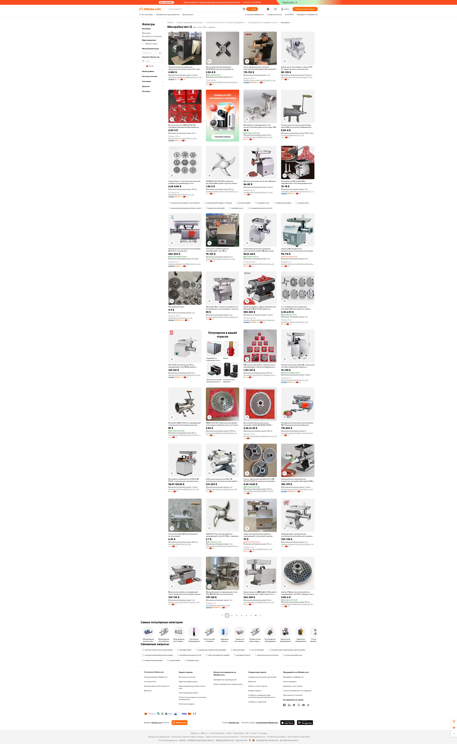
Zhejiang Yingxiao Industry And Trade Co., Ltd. (222, 191)
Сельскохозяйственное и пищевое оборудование (225, 22)
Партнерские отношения (292, 695)
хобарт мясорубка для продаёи (218, 655)
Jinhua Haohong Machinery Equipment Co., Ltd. (222, 82)
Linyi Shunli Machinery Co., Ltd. (292, 135)
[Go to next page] (260, 615)
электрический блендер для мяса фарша (159, 655)
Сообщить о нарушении (257, 702)
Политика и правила (186, 704)
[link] (454, 721)
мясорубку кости (237, 208)
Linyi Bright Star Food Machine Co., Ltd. (257, 137)
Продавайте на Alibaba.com (293, 677)
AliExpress (194, 733)
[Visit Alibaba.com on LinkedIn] (289, 705)
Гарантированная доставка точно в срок (192, 687)
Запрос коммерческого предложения (228, 684)
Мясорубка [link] (285, 22)
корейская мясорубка (283, 203)
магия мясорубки (245, 203)
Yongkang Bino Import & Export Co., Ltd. (258, 192)
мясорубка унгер (193, 660)
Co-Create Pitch (150, 682)
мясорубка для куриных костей (190, 655)
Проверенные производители (225, 680)
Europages (263, 733)
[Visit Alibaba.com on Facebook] (284, 705)
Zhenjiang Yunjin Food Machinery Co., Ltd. (183, 489)
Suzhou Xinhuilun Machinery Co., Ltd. (294, 380)
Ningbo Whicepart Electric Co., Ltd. (181, 194)
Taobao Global (238, 733)
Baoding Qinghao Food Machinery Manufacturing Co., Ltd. (297, 264)
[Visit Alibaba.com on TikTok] (308, 705)
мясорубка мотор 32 (243, 655)
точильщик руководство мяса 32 (261, 208)
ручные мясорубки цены (293, 655)
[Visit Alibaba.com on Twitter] (294, 705)
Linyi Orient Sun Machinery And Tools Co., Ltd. (185, 435)
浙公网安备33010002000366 (267, 740)
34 (255, 615)
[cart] (276, 9)
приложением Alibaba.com (267, 723)
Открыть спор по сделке (257, 686)
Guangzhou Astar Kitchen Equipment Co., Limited (297, 191)
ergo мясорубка (174, 660)
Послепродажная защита (188, 693)
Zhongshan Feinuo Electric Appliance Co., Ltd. (260, 375)
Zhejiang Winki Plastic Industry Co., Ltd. (220, 259)
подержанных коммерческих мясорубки (212, 650)
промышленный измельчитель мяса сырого (186, 208)
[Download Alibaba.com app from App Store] (287, 722)
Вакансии (147, 691)
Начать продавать (290, 682)
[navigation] (152, 319)
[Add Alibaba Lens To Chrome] (179, 722)
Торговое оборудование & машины (189, 22)
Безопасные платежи (187, 677)
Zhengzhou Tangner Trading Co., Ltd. (294, 322)
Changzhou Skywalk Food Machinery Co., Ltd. (260, 436)
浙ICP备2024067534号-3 (289, 740)
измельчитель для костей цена (267, 655)
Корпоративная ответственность (157, 686)
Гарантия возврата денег (188, 682)
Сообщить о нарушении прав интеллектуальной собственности (261, 696)
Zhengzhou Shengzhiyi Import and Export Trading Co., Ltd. (222, 317)
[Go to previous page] (222, 615)
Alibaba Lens (157, 723)
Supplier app (234, 723)
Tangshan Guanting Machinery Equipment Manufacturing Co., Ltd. (260, 320)
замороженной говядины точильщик (219, 203)
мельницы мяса (303, 203)
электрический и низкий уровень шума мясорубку (288, 650)
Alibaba (170, 22)
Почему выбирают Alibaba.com (155, 677)
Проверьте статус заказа (292, 686)
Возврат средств (254, 691)
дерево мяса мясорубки (216, 208)
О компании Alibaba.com (154, 672)
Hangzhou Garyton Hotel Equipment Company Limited (185, 375)
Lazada (228, 733)
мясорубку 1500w (185, 650)
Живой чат (252, 682)
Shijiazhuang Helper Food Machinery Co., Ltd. (184, 77)
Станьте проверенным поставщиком (297, 691)
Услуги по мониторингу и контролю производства (192, 698)
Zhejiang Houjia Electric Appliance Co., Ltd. (221, 489)
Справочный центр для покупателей (262, 677)
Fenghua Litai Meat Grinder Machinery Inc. (221, 433)
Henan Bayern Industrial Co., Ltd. (180, 318)
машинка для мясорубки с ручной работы (185, 203)
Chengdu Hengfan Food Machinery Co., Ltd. (184, 264)
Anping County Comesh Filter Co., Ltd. (182, 138)
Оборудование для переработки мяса (262, 22)
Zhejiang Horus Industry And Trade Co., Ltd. (259, 80)
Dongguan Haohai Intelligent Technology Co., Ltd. (297, 433)
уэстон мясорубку (258, 650)
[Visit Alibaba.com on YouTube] (303, 705)
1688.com (204, 733)
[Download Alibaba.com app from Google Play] (305, 722)
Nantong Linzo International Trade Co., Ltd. (296, 77)
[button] (244, 9)
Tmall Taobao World (217, 733)
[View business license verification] (250, 740)
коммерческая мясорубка (153, 660)
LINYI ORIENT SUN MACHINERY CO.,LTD (258, 491)
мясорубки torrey (263, 203)
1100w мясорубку (239, 650)
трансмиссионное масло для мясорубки (158, 650)
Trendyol (254, 733)
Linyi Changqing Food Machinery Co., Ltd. (258, 264)
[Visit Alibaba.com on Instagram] (298, 705)
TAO (247, 733)
